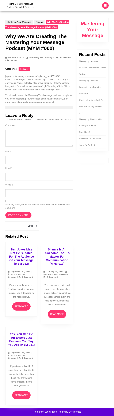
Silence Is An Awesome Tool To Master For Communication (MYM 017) (57, 256)
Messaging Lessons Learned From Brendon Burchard (90, 87)
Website (9, 184)
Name (9, 151)
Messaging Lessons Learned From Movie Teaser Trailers (92, 67)
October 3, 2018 (16, 58)
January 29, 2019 (54, 272)
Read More (23, 308)
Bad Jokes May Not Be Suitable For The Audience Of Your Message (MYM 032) (21, 256)
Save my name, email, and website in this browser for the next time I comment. (38, 206)
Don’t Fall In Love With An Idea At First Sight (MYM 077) (91, 106)
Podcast (39, 22)
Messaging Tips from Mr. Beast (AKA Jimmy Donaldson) (90, 125)
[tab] (105, 5)
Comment (10, 125)
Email (8, 168)
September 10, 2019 (20, 353)
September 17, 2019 (20, 272)
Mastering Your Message (19, 22)
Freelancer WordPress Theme (49, 411)
